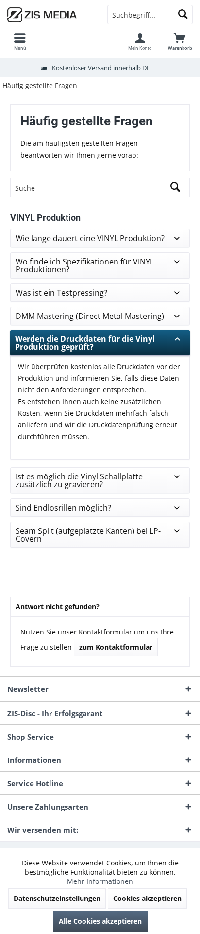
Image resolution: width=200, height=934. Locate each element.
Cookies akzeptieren (147, 898)
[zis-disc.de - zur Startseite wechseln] (50, 14)
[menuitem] (20, 41)
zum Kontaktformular (115, 647)
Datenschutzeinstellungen (57, 898)
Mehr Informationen (100, 881)
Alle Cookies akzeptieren (100, 921)
